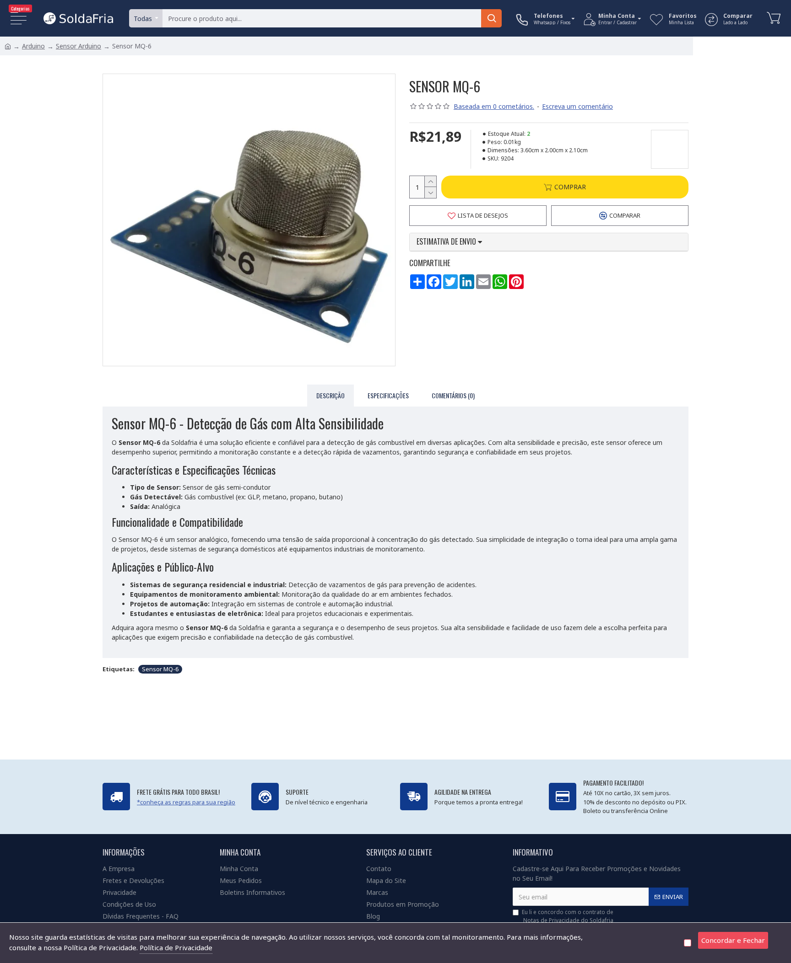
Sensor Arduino (78, 46)
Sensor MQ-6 (160, 669)
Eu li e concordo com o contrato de (567, 916)
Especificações (388, 395)
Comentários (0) (453, 395)
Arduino (33, 46)
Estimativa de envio (447, 242)
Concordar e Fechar (733, 940)
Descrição (330, 395)
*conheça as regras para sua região (186, 802)
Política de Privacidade (176, 947)
